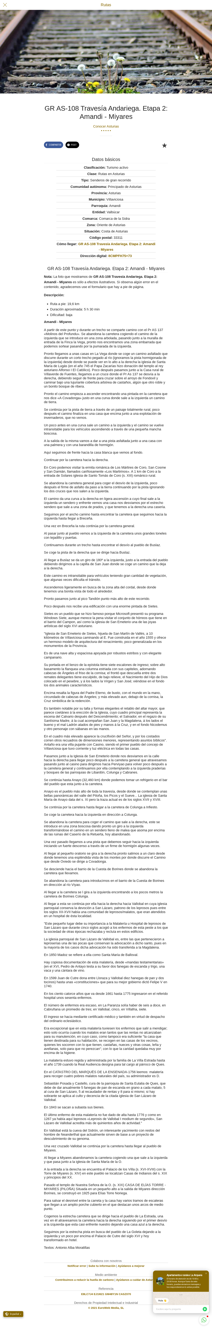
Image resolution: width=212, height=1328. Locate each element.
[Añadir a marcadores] (164, 145)
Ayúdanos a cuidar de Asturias (136, 1279)
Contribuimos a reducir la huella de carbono (84, 1279)
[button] (206, 1273)
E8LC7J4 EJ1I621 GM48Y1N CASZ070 (106, 1294)
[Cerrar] (5, 5)
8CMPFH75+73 (120, 256)
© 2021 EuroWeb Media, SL (106, 1307)
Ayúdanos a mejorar (131, 1265)
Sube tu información (101, 1265)
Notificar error (77, 1265)
